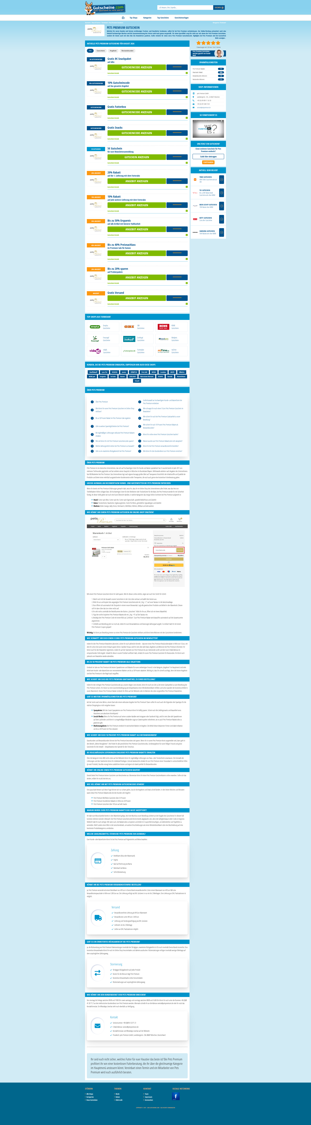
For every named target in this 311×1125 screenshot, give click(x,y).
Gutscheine (101, 51)
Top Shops (133, 17)
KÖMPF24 (134, 372)
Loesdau (163, 372)
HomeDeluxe (181, 376)
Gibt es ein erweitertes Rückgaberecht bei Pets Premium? (113, 451)
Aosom (122, 376)
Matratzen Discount (146, 376)
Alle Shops (89, 1094)
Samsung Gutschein (207, 231)
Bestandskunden (127, 51)
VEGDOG (114, 372)
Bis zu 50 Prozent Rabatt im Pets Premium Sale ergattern (113, 418)
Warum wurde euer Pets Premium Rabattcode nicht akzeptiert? (162, 441)
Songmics (103, 376)
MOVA (154, 372)
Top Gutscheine (163, 17)
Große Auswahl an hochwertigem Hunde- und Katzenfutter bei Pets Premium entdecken (162, 402)
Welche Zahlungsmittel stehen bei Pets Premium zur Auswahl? (115, 446)
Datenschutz (149, 1100)
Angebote (113, 51)
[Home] (123, 18)
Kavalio (170, 376)
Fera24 (137, 381)
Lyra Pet (104, 372)
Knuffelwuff (93, 372)
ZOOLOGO (132, 376)
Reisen (118, 1097)
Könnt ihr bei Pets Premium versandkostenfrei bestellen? (161, 446)
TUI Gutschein (204, 190)
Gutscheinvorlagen (182, 17)
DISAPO (160, 376)
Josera (124, 372)
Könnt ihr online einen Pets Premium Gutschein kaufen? (160, 434)
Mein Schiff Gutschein (208, 205)
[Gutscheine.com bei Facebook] (175, 1094)
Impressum (148, 1097)
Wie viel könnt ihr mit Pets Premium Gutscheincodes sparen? (115, 441)
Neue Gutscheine (91, 1100)
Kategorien (147, 17)
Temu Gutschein (205, 177)
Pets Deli (144, 372)
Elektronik (119, 1100)
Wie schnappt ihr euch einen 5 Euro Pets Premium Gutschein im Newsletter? (163, 410)
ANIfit (172, 372)
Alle (90, 51)
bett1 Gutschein (205, 218)
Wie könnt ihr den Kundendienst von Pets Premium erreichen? (162, 451)
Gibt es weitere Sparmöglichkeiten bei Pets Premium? (112, 426)
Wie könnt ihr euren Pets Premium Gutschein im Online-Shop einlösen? (115, 410)
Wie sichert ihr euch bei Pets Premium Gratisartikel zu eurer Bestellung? (161, 418)
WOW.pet (92, 376)
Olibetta (181, 372)
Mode (117, 1094)
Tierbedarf (223, 23)
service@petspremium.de (204, 107)
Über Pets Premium (102, 401)
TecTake (113, 376)
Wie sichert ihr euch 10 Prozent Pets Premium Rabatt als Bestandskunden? (160, 426)
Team (146, 1094)
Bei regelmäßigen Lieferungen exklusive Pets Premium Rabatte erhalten (115, 434)
